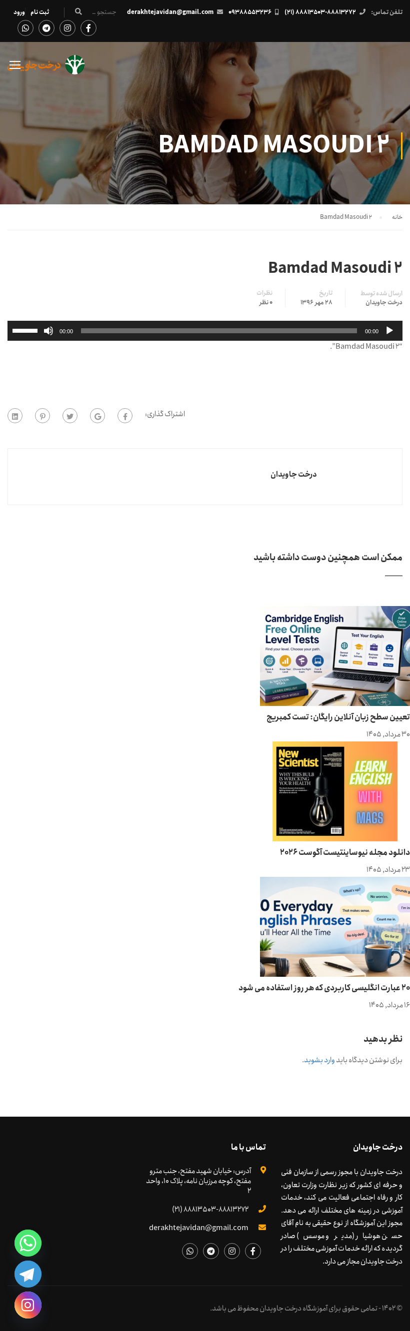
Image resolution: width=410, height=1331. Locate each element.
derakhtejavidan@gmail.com (170, 12)
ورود (19, 12)
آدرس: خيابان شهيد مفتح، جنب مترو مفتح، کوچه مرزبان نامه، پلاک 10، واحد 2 (198, 1181)
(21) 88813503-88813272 (320, 12)
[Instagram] (28, 1305)
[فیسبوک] (125, 415)
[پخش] (389, 331)
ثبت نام (39, 12)
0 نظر (266, 302)
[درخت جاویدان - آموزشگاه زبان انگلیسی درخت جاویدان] (46, 69)
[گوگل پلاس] (97, 415)
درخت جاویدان (384, 302)
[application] (205, 331)
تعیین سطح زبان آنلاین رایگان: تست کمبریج (338, 717)
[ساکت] (49, 331)
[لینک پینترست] (42, 415)
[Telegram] (28, 1274)
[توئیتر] (70, 415)
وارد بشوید (319, 1060)
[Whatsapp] (28, 1243)
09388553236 (250, 12)
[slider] (26, 330)
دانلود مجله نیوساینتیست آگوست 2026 (345, 852)
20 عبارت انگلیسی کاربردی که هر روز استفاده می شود (324, 988)
